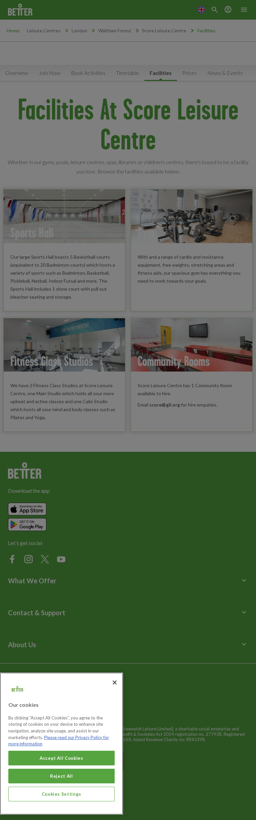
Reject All (61, 776)
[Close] (114, 682)
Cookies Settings (62, 794)
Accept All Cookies (61, 758)
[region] (61, 744)
